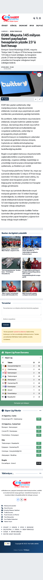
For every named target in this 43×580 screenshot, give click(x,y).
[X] (21, 499)
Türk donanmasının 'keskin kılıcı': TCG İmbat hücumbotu (11, 272)
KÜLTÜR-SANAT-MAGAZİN (11, 534)
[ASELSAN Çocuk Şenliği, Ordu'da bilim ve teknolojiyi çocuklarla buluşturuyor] (31, 242)
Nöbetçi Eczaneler (10, 506)
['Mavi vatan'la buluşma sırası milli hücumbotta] (11, 286)
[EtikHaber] (10, 18)
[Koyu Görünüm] (34, 18)
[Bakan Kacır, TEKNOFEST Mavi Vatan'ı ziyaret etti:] (11, 242)
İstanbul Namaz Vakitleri (12, 510)
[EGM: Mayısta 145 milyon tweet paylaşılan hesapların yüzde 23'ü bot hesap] (21, 84)
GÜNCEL (13, 26)
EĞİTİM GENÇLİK (16, 532)
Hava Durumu (8, 508)
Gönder (6, 325)
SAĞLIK (5, 532)
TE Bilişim (26, 550)
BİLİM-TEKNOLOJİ (16, 31)
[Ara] (37, 18)
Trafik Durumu (8, 512)
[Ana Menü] (40, 18)
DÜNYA (17, 529)
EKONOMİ (23, 26)
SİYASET (5, 26)
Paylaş (6, 99)
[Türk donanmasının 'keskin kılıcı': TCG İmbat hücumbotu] (11, 263)
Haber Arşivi (8, 521)
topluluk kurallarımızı (20, 331)
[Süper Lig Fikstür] (40, 411)
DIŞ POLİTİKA (7, 529)
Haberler (4, 31)
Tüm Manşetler (9, 517)
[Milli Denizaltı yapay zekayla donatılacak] (31, 286)
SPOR (32, 26)
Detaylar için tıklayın (21, 403)
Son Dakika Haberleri (11, 519)
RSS (8, 543)
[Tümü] (40, 473)
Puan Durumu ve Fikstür (11, 515)
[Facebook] (18, 499)
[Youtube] (25, 499)
